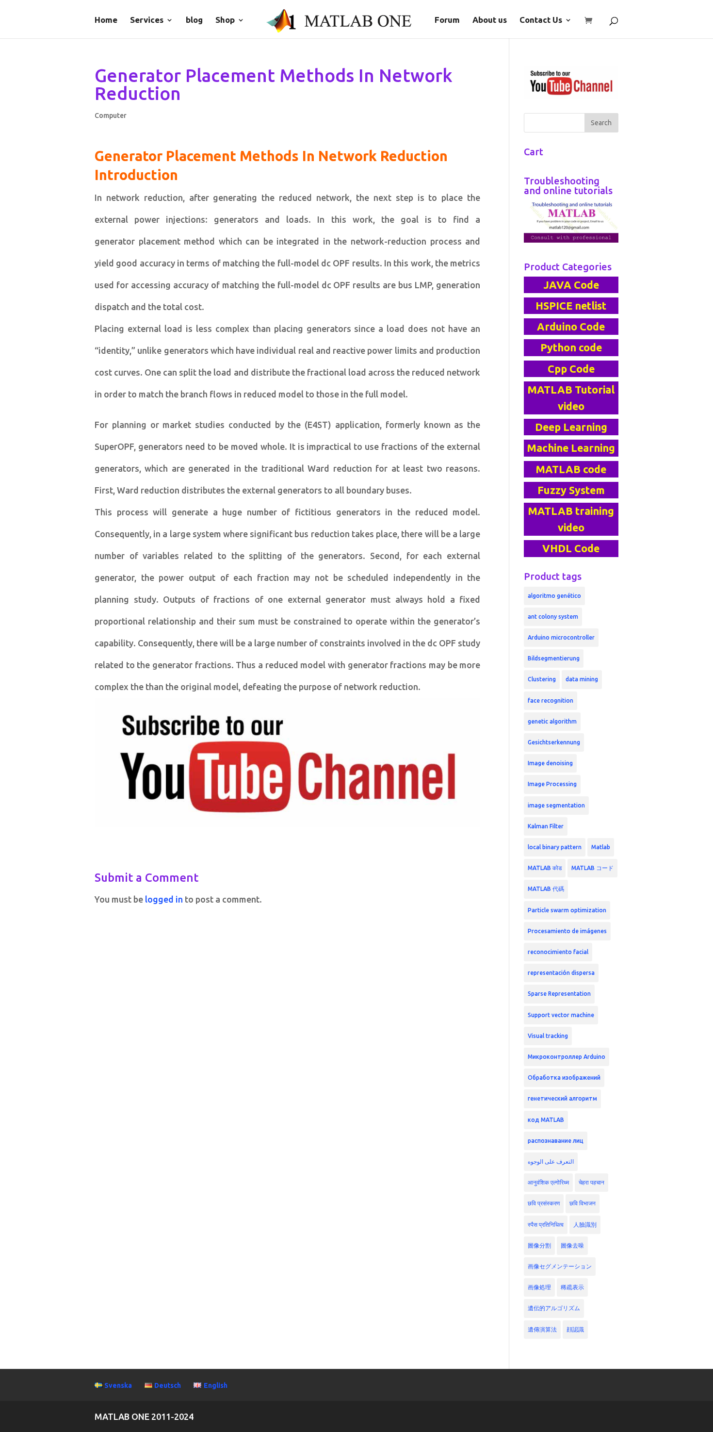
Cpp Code (571, 369)
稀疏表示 (572, 1287)
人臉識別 (585, 1224)
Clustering (542, 679)
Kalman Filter (546, 826)
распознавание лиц (555, 1140)
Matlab (600, 847)
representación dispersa (561, 973)
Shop (225, 20)
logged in (164, 899)
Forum (447, 20)
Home (106, 20)
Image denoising (550, 763)
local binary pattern (555, 847)
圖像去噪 (572, 1245)
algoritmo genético (554, 596)
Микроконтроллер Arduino (566, 1056)
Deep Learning (571, 427)
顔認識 (575, 1329)
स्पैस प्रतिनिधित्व (546, 1224)
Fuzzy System (571, 490)
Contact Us (540, 20)
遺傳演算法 (542, 1329)
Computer (111, 115)
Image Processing (552, 784)
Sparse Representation (559, 993)
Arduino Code (571, 326)
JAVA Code (571, 285)
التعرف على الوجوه (551, 1161)
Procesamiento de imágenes (567, 931)
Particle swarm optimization (567, 910)
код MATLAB (546, 1120)
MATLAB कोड (545, 868)
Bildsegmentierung (554, 658)
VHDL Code (571, 548)
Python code (571, 347)
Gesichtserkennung (554, 742)
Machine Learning (571, 448)
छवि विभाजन (582, 1203)
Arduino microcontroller (561, 637)
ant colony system (553, 616)
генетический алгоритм (562, 1098)
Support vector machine (561, 1015)
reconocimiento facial (558, 952)
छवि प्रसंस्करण (544, 1203)
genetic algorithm (552, 721)
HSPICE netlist (570, 306)
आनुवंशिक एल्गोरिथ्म (548, 1182)
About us (489, 20)
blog (194, 20)
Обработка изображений (564, 1077)
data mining (582, 679)
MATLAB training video (571, 519)
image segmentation (556, 805)
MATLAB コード (592, 868)
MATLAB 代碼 (546, 889)
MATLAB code (570, 469)
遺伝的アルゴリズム (554, 1308)
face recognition (550, 700)
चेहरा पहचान (591, 1182)
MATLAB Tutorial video (571, 398)
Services (146, 20)
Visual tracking (548, 1036)
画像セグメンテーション (560, 1266)
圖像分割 (539, 1245)
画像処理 (539, 1287)
